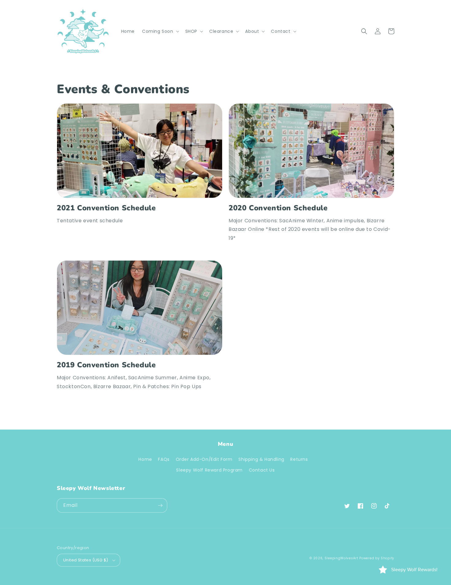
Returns (299, 459)
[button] (160, 31)
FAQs (163, 459)
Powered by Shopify (376, 558)
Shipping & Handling (261, 459)
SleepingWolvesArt (341, 558)
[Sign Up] (160, 505)
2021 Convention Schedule (106, 208)
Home (145, 459)
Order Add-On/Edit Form (204, 459)
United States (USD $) (85, 560)
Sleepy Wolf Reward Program (209, 470)
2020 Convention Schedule (278, 208)
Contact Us (262, 470)
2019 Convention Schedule (106, 365)
